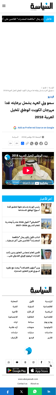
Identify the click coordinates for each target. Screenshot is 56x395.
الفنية (15, 306)
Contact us (22, 383)
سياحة (31, 322)
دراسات (14, 332)
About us (34, 383)
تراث (16, 322)
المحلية (14, 301)
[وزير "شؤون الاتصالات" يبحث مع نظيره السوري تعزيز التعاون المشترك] (46, 269)
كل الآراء (30, 311)
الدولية (31, 306)
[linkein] (49, 391)
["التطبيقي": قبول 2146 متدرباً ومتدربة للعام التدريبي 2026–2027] (46, 224)
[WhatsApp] (9, 362)
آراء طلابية (13, 327)
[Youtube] (16, 362)
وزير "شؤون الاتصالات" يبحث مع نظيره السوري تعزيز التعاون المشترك (23, 269)
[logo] (42, 6)
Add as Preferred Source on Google (36, 127)
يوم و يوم (48, 322)
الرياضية (48, 311)
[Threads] (25, 362)
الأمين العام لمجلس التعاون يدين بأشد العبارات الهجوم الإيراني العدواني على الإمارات (23, 254)
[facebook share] (41, 143)
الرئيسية (51, 87)
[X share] (36, 143)
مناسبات (48, 332)
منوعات (30, 327)
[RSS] (51, 365)
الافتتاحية (48, 317)
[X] (49, 362)
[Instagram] (33, 362)
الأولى (31, 301)
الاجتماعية (13, 317)
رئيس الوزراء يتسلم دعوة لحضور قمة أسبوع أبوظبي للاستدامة (23, 208)
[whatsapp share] (31, 143)
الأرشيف (14, 337)
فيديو (51, 96)
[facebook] (41, 362)
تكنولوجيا (48, 327)
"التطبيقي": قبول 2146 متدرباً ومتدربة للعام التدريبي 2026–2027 (22, 223)
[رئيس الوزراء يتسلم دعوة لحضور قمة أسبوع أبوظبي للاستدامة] (46, 208)
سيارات (31, 332)
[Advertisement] (28, 56)
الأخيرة (15, 311)
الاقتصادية (47, 306)
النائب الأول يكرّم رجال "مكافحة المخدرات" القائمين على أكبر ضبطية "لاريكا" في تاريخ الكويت (23, 239)
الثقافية (30, 317)
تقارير (50, 337)
